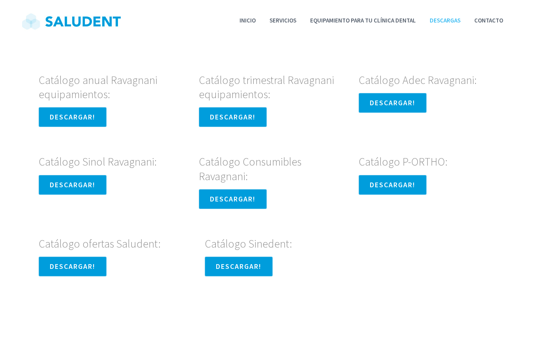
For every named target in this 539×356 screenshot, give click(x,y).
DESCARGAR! (72, 116)
